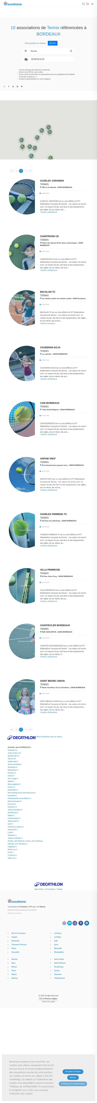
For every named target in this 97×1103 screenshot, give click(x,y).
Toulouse (58, 974)
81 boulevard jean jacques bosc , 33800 (62, 465)
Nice (13, 963)
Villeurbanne (59, 978)
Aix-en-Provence (19, 933)
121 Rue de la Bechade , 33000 (58, 521)
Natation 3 (12, 807)
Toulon (57, 971)
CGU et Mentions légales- (48, 999)
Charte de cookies (48, 1002)
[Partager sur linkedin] (17, 86)
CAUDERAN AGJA (50, 347)
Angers (14, 937)
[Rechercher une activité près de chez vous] (83, 4)
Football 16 (12, 750)
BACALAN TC (47, 292)
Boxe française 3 (14, 801)
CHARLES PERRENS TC (53, 514)
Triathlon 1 (12, 835)
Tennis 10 (11, 759)
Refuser (73, 1077)
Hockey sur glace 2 (15, 827)
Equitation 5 (13, 790)
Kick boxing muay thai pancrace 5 (22, 793)
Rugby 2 (11, 815)
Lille (56, 941)
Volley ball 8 (13, 761)
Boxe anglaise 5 (14, 784)
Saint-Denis (59, 959)
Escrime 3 (12, 804)
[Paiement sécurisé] (69, 923)
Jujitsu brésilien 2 (15, 810)
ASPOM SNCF (48, 458)
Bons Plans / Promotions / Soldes (48, 889)
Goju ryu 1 (12, 858)
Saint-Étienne (60, 963)
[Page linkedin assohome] (86, 923)
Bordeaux (16, 941)
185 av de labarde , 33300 (56, 187)
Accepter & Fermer (73, 1071)
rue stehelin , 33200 (54, 354)
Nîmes (14, 967)
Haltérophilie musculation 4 (19, 798)
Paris (14, 971)
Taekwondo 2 (13, 821)
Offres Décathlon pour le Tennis (49, 737)
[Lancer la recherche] (71, 51)
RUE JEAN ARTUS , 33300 (56, 632)
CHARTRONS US (49, 236)
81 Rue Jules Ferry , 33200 (57, 576)
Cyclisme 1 (12, 855)
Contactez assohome (14, 913)
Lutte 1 (10, 832)
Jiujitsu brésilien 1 (15, 838)
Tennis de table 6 (15, 764)
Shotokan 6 (12, 767)
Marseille (58, 948)
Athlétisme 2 (13, 813)
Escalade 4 (12, 796)
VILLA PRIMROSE (50, 569)
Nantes (15, 959)
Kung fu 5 (12, 773)
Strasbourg (58, 967)
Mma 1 (10, 852)
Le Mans (57, 937)
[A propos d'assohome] (64, 923)
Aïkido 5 (11, 781)
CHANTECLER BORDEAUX (55, 625)
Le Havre (58, 933)
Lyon (56, 944)
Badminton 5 (13, 770)
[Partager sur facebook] (9, 86)
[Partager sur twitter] (13, 86)
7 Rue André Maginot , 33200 (58, 410)
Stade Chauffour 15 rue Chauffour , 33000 (63, 687)
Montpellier (59, 952)
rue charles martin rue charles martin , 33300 (63, 298)
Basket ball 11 (13, 756)
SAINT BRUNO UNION (52, 681)
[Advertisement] (48, 1024)
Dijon (14, 948)
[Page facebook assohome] (80, 923)
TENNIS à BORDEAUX (48, 212)
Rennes (15, 978)
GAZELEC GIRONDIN (52, 180)
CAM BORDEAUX (49, 403)
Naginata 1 (12, 847)
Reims (14, 974)
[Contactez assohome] (75, 923)
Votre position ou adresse (35, 43)
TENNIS (44, 184)
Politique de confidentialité (72, 1084)
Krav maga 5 (13, 778)
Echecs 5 (11, 787)
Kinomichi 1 (13, 830)
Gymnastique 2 (14, 818)
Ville (54, 43)
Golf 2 (10, 824)
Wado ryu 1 (12, 849)
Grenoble (15, 952)
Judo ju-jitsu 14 (14, 753)
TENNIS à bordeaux (47, 323)
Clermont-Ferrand (19, 944)
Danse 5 (11, 776)
